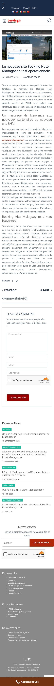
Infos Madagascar (15, 588)
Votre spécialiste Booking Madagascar (27, 664)
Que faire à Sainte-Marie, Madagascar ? (23, 489)
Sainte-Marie (8, 485)
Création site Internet (16, 637)
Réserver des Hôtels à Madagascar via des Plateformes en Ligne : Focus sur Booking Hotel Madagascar (24, 454)
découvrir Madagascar (12, 139)
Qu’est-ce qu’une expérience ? (20, 585)
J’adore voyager (14, 634)
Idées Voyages (9, 468)
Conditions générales (16, 582)
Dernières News (11, 423)
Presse (11, 590)
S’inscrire (12, 616)
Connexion (15, 8)
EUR (34, 8)
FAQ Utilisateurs (15, 593)
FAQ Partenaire (14, 609)
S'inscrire (27, 8)
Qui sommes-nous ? (16, 577)
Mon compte (13, 614)
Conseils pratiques (11, 447)
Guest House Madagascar (19, 632)
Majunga (6, 429)
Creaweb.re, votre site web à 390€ (22, 640)
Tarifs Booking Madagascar (19, 611)
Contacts (11, 580)
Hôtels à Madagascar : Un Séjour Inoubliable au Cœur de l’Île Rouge (25, 473)
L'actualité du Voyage (12, 500)
